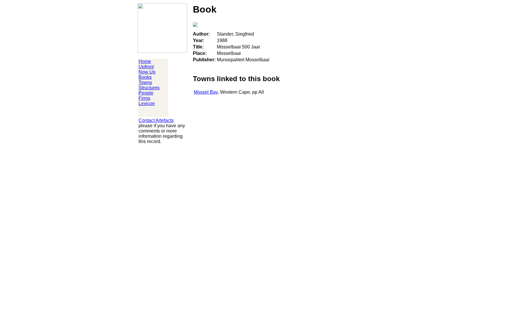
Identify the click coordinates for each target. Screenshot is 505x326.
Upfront (146, 66)
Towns (145, 82)
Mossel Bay (206, 92)
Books (145, 77)
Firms (144, 98)
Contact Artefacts (156, 120)
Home (145, 61)
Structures (149, 87)
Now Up (147, 71)
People (146, 92)
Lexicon (147, 103)
